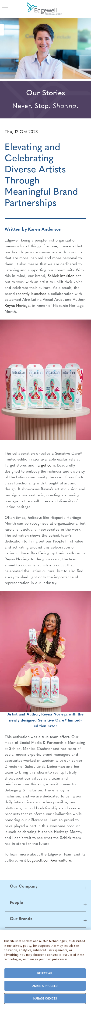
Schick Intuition (61, 276)
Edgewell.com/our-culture (49, 860)
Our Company (24, 887)
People (16, 903)
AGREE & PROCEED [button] (45, 986)
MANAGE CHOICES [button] (45, 998)
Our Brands (21, 919)
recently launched (31, 294)
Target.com (45, 465)
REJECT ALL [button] (45, 973)
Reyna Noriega (17, 306)
